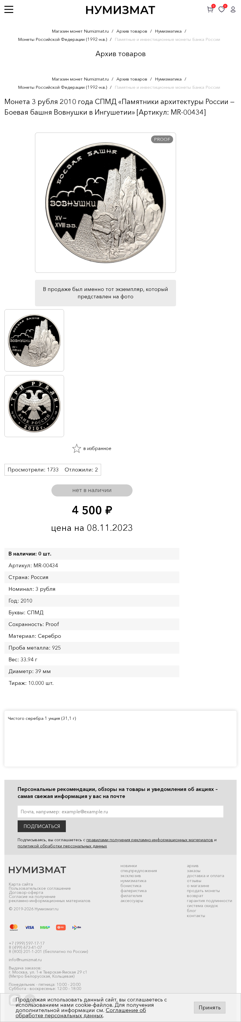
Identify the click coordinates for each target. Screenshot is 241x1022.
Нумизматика (168, 31)
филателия (131, 895)
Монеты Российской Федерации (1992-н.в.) (62, 39)
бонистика (130, 885)
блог (191, 910)
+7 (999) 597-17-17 (27, 943)
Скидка (17, 124)
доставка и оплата (205, 875)
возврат (195, 895)
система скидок (202, 905)
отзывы (194, 880)
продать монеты (203, 890)
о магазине (198, 885)
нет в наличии (92, 490)
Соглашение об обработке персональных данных (81, 1013)
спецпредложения (138, 870)
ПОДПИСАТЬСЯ (42, 826)
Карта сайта (21, 884)
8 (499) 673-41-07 (25, 947)
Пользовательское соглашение (40, 888)
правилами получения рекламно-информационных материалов (149, 839)
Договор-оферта (26, 892)
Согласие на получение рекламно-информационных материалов (50, 898)
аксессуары (131, 900)
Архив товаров (131, 31)
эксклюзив (130, 875)
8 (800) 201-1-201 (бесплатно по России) (48, 951)
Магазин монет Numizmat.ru (80, 31)
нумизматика (133, 880)
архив (193, 865)
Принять (210, 1007)
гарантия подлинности (209, 900)
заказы (193, 870)
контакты (196, 915)
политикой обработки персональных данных (62, 846)
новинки (128, 865)
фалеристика (133, 890)
